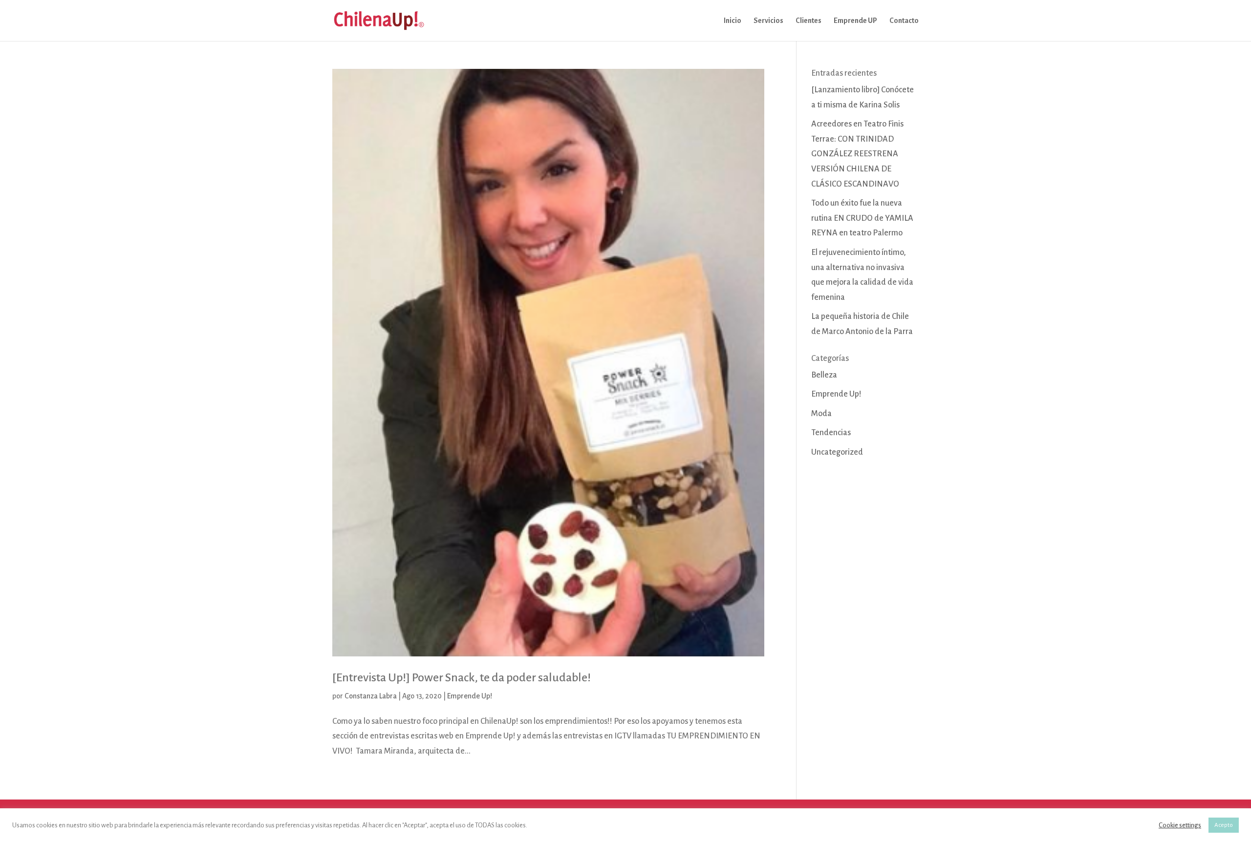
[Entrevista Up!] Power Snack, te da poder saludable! (461, 677)
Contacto (904, 20)
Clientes (808, 20)
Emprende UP (855, 20)
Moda (821, 413)
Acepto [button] (1223, 825)
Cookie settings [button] (1180, 825)
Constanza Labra (371, 696)
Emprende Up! (469, 696)
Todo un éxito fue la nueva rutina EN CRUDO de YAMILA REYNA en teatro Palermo (862, 218)
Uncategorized (837, 452)
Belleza (824, 375)
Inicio (732, 20)
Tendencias (831, 432)
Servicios (768, 20)
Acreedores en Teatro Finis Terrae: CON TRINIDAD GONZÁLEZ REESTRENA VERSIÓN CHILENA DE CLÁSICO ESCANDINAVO (857, 154)
